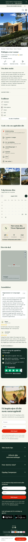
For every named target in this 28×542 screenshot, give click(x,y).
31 (5, 217)
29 (22, 214)
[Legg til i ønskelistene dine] (22, 14)
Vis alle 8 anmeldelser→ (7, 345)
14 (19, 208)
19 (12, 211)
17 (5, 211)
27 (15, 214)
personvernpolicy (14, 438)
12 (12, 208)
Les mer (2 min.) (5, 92)
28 (19, 214)
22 (22, 211)
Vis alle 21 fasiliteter (14, 118)
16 (25, 208)
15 (22, 208)
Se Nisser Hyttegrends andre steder (11, 239)
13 (15, 208)
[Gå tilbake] (2, 14)
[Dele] (26, 14)
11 (8, 208)
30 (26, 214)
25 (9, 214)
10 (5, 208)
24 (5, 214)
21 (19, 211)
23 (26, 211)
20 (15, 211)
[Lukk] (26, 2)
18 (9, 211)
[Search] (23, 10)
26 (12, 214)
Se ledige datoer (21, 539)
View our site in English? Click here (14, 5)
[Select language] (26, 10)
